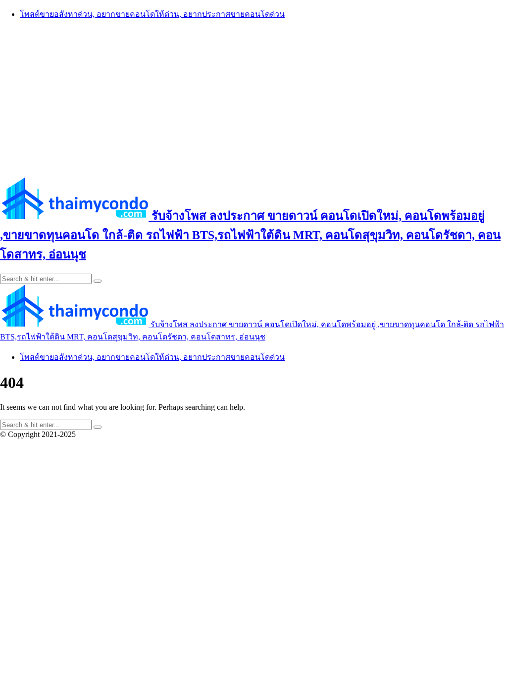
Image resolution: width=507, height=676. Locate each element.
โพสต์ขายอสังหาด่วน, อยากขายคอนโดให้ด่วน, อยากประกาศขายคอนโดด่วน (152, 14)
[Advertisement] (253, 97)
